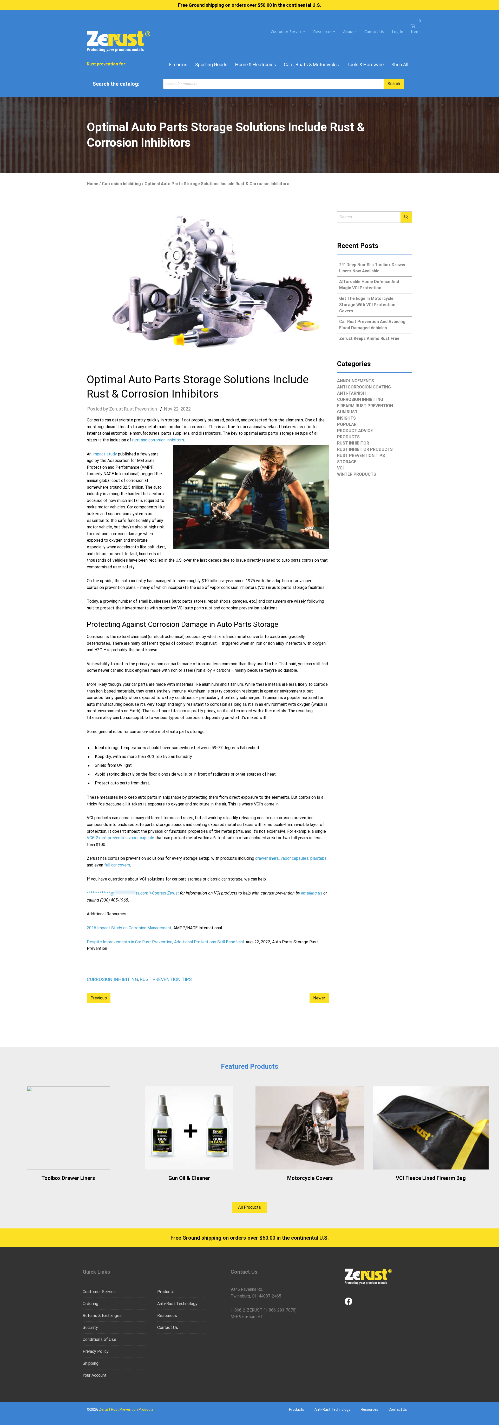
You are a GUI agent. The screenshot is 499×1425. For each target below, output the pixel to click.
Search (394, 83)
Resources (322, 31)
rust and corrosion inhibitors (158, 440)
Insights (346, 418)
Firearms (178, 64)
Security (90, 1327)
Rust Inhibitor (353, 443)
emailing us (311, 893)
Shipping (91, 1363)
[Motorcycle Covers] (310, 1127)
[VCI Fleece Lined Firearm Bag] (431, 1127)
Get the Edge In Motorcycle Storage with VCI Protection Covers (367, 304)
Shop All (399, 64)
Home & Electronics (255, 64)
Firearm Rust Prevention (365, 405)
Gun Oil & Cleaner (189, 1178)
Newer (319, 998)
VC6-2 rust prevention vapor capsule (120, 837)
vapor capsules (294, 858)
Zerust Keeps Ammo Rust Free (369, 338)
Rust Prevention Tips (166, 979)
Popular (347, 424)
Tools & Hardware (365, 64)
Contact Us (374, 31)
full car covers (117, 865)
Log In (397, 31)
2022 (185, 409)
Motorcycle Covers (310, 1178)
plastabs (318, 858)
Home (92, 183)
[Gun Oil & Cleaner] (189, 1127)
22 (176, 409)
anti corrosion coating (364, 387)
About (348, 31)
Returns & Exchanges (102, 1315)
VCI (340, 468)
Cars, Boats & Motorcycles (311, 64)
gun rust (347, 411)
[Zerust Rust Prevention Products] (118, 40)
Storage (346, 461)
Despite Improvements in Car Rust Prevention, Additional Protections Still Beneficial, (166, 941)
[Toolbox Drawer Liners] (68, 1127)
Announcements (355, 380)
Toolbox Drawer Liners (68, 1178)
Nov (168, 409)
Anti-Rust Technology (177, 1303)
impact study (105, 454)
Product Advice (355, 430)
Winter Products (356, 474)
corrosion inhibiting (121, 183)
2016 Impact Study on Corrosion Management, (129, 927)
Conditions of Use (99, 1339)
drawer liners (267, 858)
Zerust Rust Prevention (133, 409)
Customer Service (287, 31)
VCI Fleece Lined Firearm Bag (431, 1178)
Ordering (90, 1303)
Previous (98, 998)
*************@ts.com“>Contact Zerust (133, 893)
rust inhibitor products (365, 449)
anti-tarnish (351, 393)
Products (348, 436)
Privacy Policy (96, 1351)
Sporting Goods (211, 64)
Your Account (95, 1375)
